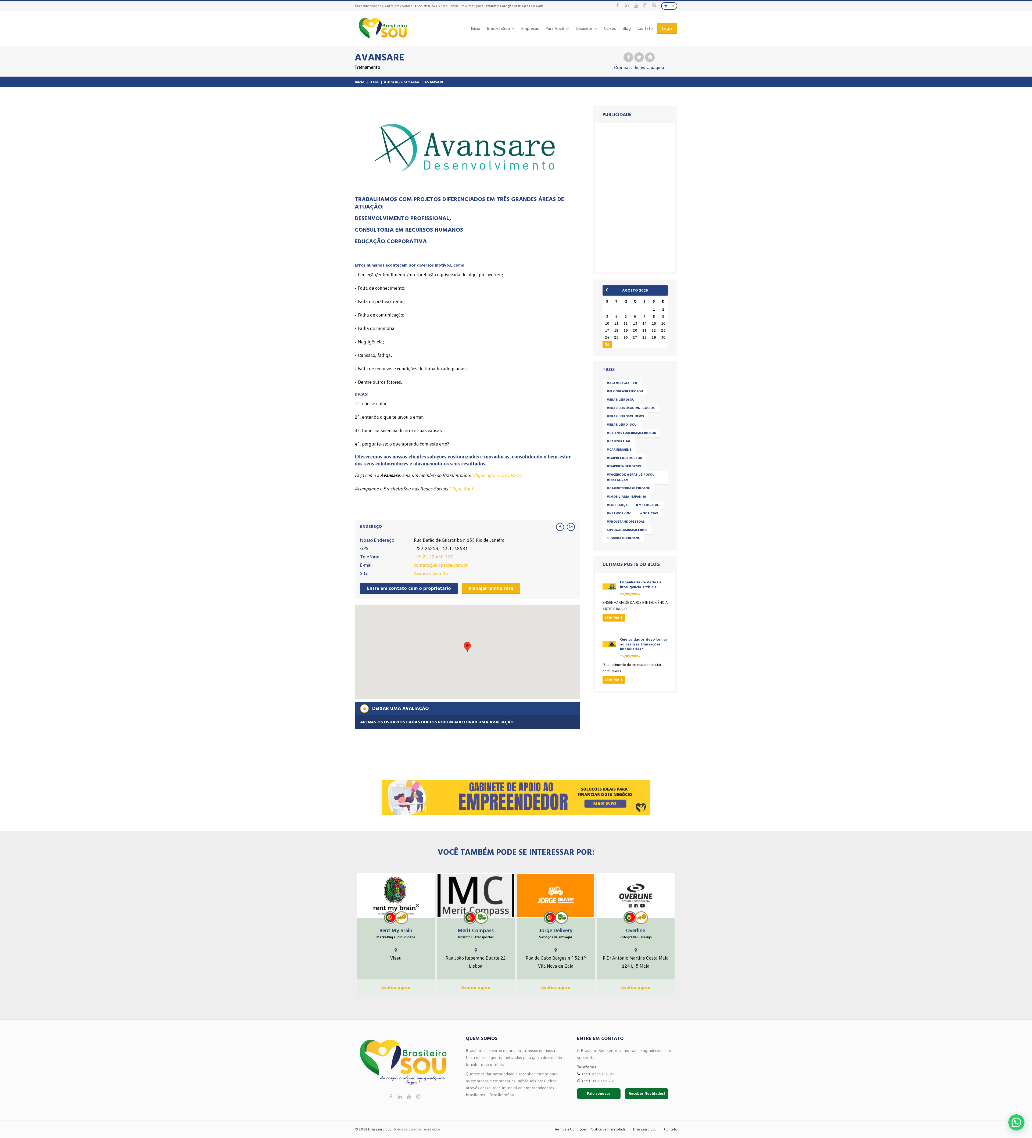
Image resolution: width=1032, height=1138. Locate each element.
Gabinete (584, 28)
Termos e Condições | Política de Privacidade (590, 1129)
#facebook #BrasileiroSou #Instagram (631, 477)
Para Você (555, 28)
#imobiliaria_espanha (626, 496)
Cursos (610, 28)
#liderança (617, 505)
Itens (374, 82)
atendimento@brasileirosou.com (514, 6)
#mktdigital (647, 505)
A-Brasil (391, 82)
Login (667, 28)
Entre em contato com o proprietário (409, 588)
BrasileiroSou (498, 28)
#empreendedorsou (624, 458)
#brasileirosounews (625, 416)
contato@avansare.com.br (441, 565)
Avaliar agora (395, 987)
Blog (627, 28)
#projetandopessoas (626, 521)
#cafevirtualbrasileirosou (631, 433)
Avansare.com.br (431, 573)
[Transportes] (481, 917)
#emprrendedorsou (625, 466)
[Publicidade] (401, 917)
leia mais (614, 618)
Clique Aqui (461, 489)
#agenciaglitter (622, 383)
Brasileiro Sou (645, 1129)
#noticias (649, 513)
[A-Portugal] (390, 917)
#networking (619, 513)
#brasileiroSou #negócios (631, 408)
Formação (410, 82)
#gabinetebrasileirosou (628, 488)
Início (475, 28)
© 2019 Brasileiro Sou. (374, 1129)
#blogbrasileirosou (625, 391)
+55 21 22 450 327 (433, 557)
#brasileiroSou (621, 399)
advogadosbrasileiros (627, 530)
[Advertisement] (636, 196)
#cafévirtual (619, 441)
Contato (645, 28)
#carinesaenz (619, 449)
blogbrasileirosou (623, 538)
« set (608, 290)
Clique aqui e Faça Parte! (497, 475)
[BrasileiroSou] (383, 28)
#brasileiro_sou (622, 424)
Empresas (530, 28)
